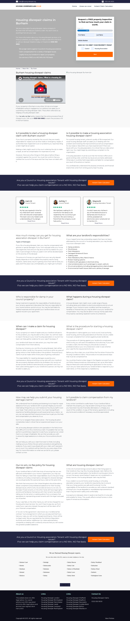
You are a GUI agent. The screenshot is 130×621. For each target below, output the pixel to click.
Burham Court (24, 562)
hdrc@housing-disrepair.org (27, 1)
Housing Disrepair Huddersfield (77, 604)
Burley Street (71, 575)
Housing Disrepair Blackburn (76, 608)
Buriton (22, 565)
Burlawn (22, 575)
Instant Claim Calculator (103, 6)
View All (65, 585)
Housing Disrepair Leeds (49, 604)
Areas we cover (86, 6)
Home (74, 6)
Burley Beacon (71, 562)
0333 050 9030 (109, 1)
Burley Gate (70, 565)
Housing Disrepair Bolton (75, 606)
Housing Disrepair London (50, 598)
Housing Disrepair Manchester (51, 602)
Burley (45, 575)
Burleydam (94, 565)
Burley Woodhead (96, 562)
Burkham (22, 569)
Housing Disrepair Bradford (76, 600)
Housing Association (101, 48)
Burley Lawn (71, 572)
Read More (31, 221)
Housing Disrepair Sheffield (76, 598)
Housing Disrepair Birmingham (52, 600)
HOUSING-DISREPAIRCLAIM (28, 6)
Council (87, 48)
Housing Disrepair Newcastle (76, 602)
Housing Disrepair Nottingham (52, 608)
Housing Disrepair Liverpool (50, 606)
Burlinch (93, 572)
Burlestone (47, 572)
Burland (22, 572)
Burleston (46, 569)
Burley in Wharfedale (73, 569)
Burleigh (46, 562)
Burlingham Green (96, 575)
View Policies (109, 618)
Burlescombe (47, 565)
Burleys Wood (95, 569)
